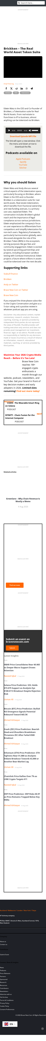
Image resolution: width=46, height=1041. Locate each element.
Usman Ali (8, 699)
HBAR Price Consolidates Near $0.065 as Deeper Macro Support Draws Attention (22, 667)
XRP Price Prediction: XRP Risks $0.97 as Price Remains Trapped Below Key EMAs (22, 797)
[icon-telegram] (6, 931)
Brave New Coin (11, 295)
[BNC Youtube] (18, 931)
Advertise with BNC (23, 43)
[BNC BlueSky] (27, 931)
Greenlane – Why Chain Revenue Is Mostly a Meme (23, 500)
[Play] (9, 130)
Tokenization (25, 93)
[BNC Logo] (23, 906)
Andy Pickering (9, 84)
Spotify (23, 162)
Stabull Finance (11, 273)
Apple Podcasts (23, 159)
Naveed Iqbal (10, 676)
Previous (9, 401)
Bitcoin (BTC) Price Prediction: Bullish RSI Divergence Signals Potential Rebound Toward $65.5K (22, 711)
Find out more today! (28, 391)
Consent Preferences (7, 1009)
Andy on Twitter (11, 284)
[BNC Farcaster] (31, 931)
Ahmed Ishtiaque (12, 720)
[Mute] (30, 130)
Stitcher (23, 167)
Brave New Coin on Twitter (16, 290)
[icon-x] (14, 931)
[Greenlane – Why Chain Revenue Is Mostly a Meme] (23, 476)
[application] (23, 130)
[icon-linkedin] (10, 931)
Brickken (8, 93)
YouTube (23, 164)
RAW (16, 93)
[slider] (35, 130)
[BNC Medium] (22, 931)
